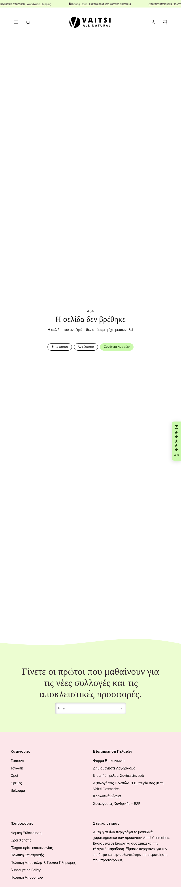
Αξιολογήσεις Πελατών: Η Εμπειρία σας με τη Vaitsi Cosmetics (128, 786)
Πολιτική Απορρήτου (27, 877)
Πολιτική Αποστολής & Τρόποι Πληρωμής (43, 862)
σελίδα (110, 832)
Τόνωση (17, 768)
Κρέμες (16, 783)
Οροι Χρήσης (21, 840)
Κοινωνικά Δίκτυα (107, 796)
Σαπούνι (17, 761)
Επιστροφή (59, 347)
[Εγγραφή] (121, 708)
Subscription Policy (26, 870)
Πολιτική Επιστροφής (27, 855)
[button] (16, 22)
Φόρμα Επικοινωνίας (109, 761)
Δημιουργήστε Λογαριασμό (114, 768)
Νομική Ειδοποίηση (26, 833)
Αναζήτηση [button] (86, 347)
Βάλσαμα (18, 790)
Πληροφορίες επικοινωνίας (32, 848)
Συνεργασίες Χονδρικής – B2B (116, 804)
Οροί (14, 775)
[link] (152, 22)
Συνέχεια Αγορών (117, 347)
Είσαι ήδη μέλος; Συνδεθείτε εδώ (118, 775)
